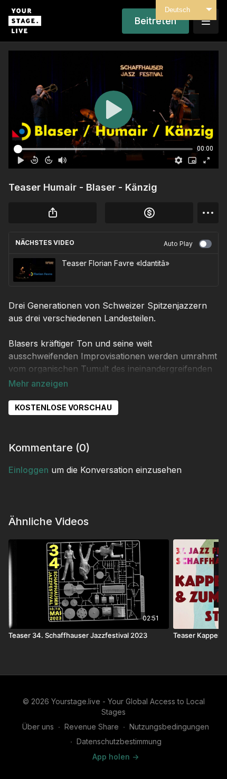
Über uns (38, 726)
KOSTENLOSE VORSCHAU (63, 407)
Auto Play (178, 244)
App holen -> (115, 756)
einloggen (28, 470)
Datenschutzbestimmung (119, 741)
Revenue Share (91, 726)
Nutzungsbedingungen (169, 726)
